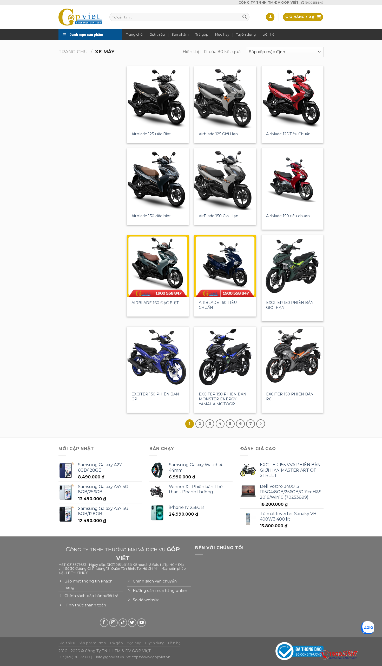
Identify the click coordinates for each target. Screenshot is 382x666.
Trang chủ (134, 34)
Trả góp (201, 34)
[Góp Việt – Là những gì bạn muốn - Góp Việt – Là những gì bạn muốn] (80, 17)
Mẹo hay (222, 34)
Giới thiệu (157, 34)
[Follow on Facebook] (104, 622)
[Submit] (244, 17)
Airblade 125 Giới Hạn (218, 134)
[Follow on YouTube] (141, 622)
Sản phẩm (180, 34)
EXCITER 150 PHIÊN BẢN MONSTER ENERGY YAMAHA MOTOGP (222, 399)
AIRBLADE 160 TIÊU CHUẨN (218, 305)
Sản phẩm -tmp (92, 643)
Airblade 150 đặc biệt (151, 216)
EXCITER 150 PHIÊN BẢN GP (155, 396)
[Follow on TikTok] (122, 622)
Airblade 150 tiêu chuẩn (288, 216)
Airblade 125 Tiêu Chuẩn (288, 134)
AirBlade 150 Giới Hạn (218, 216)
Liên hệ (268, 34)
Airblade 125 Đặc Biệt (151, 134)
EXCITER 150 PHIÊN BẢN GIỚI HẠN (290, 305)
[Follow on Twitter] (132, 622)
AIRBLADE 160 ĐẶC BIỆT (155, 302)
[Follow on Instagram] (113, 622)
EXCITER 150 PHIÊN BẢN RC (290, 396)
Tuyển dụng (246, 34)
